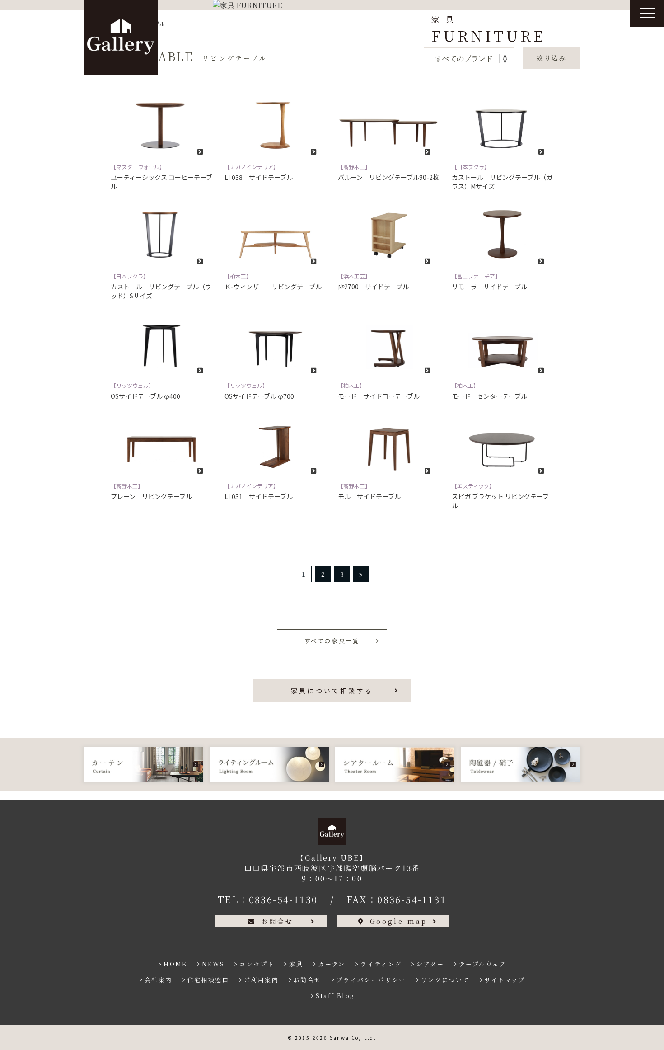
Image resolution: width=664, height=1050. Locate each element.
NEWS (213, 964)
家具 (296, 964)
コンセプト (256, 964)
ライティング (381, 964)
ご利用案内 (261, 979)
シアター (430, 964)
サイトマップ (505, 979)
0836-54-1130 (283, 899)
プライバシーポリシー (371, 979)
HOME (175, 964)
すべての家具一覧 (332, 640)
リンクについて (445, 979)
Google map (399, 921)
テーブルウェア (482, 964)
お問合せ (277, 921)
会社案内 (159, 979)
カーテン (332, 964)
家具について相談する (332, 690)
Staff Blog (335, 995)
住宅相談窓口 (208, 979)
